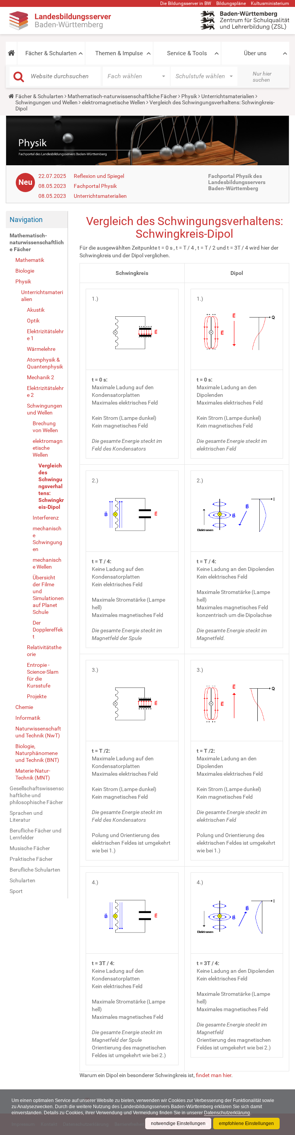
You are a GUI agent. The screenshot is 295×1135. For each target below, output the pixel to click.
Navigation (26, 219)
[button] (11, 53)
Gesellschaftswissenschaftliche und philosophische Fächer (37, 795)
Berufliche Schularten (35, 870)
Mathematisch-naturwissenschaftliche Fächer (122, 96)
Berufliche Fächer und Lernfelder (35, 834)
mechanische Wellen (47, 563)
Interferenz (46, 518)
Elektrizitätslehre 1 (45, 334)
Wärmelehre (41, 349)
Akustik (36, 310)
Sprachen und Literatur (26, 816)
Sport (16, 891)
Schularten (22, 880)
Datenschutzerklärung (227, 1112)
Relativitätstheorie (44, 650)
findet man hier (213, 1075)
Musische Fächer (30, 848)
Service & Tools (187, 53)
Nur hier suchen (262, 77)
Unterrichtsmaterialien (227, 96)
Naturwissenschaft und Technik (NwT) (38, 732)
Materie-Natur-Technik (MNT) (32, 774)
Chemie (24, 707)
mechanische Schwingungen (47, 538)
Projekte (36, 696)
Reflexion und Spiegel (99, 176)
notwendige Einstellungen (178, 1123)
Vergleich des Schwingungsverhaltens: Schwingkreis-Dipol (51, 486)
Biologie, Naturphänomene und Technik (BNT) (37, 753)
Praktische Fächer (31, 859)
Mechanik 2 (40, 377)
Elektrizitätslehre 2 (45, 391)
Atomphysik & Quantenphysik (45, 363)
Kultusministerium (270, 3)
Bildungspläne (231, 3)
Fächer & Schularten (50, 53)
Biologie (24, 271)
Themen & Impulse (119, 53)
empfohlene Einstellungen (246, 1123)
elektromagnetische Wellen (113, 102)
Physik (189, 96)
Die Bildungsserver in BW (185, 3)
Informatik (27, 718)
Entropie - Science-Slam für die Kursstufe (42, 675)
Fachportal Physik (95, 186)
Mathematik (29, 260)
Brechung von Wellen (45, 426)
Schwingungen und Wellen (46, 102)
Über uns (255, 53)
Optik (33, 320)
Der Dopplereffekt (48, 630)
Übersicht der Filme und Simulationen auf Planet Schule (48, 594)
